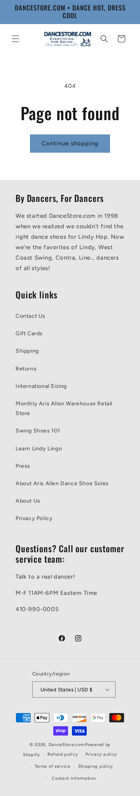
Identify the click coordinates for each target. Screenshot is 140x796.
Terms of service (52, 766)
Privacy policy (101, 754)
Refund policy (62, 754)
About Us (28, 501)
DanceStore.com (66, 744)
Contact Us (31, 316)
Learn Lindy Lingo (39, 448)
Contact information (74, 778)
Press (23, 466)
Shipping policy (96, 766)
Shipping (27, 351)
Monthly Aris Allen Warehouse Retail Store (64, 408)
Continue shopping (70, 143)
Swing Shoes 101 (38, 430)
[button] (15, 38)
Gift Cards (29, 333)
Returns (26, 368)
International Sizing (41, 386)
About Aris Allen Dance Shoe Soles (62, 483)
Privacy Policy (34, 518)
